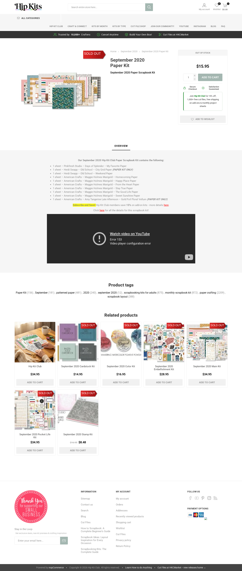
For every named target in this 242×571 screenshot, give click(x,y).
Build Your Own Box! (141, 34)
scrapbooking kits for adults (140, 292)
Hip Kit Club (34, 366)
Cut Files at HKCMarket (176, 34)
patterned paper (65, 292)
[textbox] (106, 7)
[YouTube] (196, 498)
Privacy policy (123, 540)
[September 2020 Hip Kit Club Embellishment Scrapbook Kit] (164, 342)
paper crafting (208, 292)
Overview (121, 145)
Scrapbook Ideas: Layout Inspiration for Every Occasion (94, 540)
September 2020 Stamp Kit (78, 434)
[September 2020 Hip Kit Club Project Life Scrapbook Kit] (35, 410)
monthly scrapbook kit (178, 292)
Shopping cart (123, 522)
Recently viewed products (130, 516)
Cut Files (86, 522)
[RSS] (215, 498)
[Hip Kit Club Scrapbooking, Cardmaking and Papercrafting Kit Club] (35, 342)
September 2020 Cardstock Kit (78, 366)
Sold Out (92, 53)
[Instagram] (209, 498)
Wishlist (120, 528)
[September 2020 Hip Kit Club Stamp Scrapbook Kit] (78, 410)
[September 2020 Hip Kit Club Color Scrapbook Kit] (121, 342)
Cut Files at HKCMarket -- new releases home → (182, 567)
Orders (119, 504)
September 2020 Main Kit (207, 366)
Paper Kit (21, 292)
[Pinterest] (203, 498)
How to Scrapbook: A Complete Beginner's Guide (95, 530)
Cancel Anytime (109, 34)
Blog (83, 516)
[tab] (121, 146)
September (41, 292)
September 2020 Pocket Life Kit (34, 436)
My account (204, 9)
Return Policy (123, 546)
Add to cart (210, 77)
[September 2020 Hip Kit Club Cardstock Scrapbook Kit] (78, 342)
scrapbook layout (118, 296)
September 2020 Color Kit (121, 366)
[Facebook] (190, 498)
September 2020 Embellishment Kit (164, 368)
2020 (86, 292)
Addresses (122, 510)
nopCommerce (56, 567)
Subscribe (64, 540)
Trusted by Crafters (74, 34)
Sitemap (85, 498)
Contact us (87, 504)
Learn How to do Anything (138, 567)
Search (149, 7)
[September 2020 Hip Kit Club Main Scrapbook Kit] (207, 342)
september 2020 (107, 292)
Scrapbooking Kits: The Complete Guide (93, 551)
